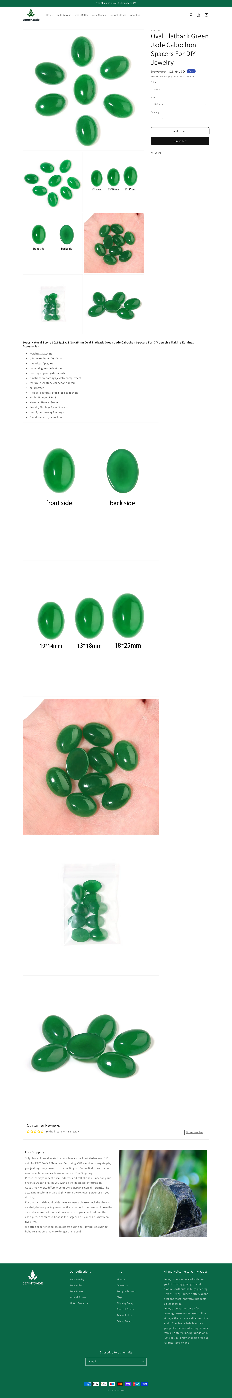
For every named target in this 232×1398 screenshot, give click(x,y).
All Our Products (79, 1303)
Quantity (155, 112)
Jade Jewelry (77, 1279)
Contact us (123, 1285)
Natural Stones (78, 1297)
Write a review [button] (194, 1132)
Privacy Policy (124, 1321)
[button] (191, 15)
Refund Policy (124, 1315)
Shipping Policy (125, 1303)
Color (153, 82)
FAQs (119, 1297)
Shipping (168, 76)
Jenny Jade (119, 1390)
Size (153, 97)
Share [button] (158, 152)
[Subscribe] (142, 1362)
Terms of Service (126, 1309)
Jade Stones (76, 1291)
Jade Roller (76, 1285)
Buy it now (180, 141)
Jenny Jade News (126, 1291)
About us (122, 1279)
